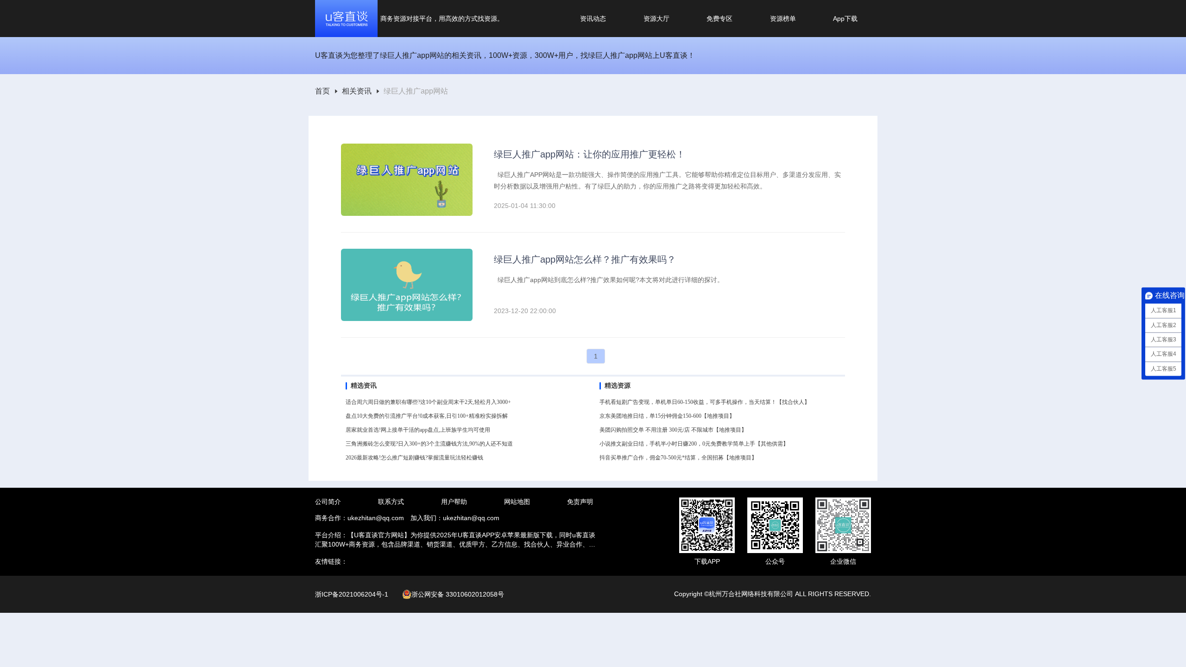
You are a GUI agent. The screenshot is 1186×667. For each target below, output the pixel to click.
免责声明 (580, 501)
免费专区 (719, 18)
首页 (322, 91)
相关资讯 (357, 91)
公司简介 (328, 501)
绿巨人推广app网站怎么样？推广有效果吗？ (585, 259)
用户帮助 (454, 501)
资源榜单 (783, 18)
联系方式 (391, 501)
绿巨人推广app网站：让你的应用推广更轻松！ (589, 154)
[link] (322, 91)
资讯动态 (593, 18)
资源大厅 (656, 18)
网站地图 (517, 501)
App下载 (845, 18)
